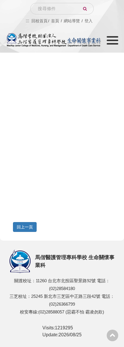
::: (27, 20)
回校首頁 (39, 21)
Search (85, 9)
